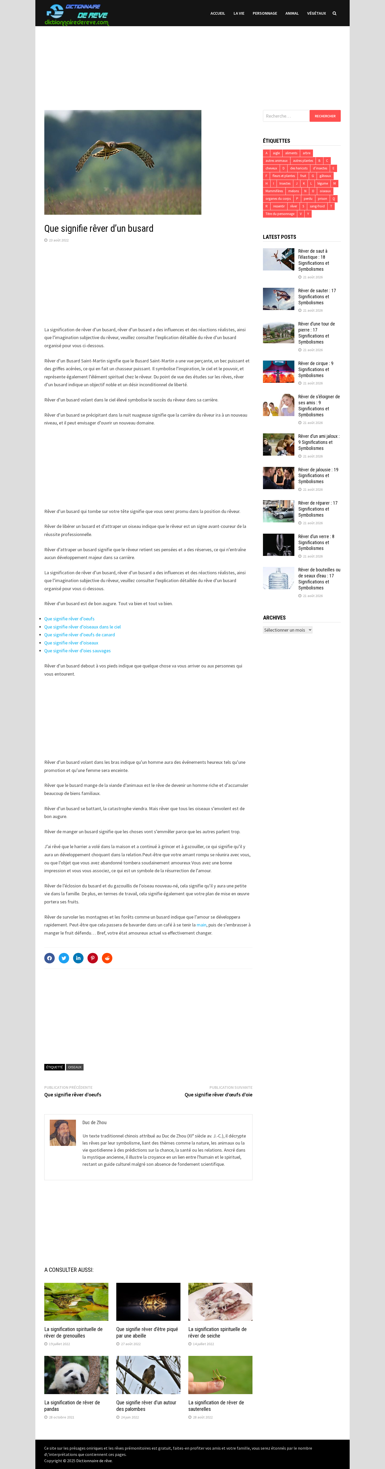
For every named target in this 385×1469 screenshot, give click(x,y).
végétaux (316, 13)
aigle (276, 153)
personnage (265, 13)
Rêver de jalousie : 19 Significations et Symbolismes (318, 475)
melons (293, 191)
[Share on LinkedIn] (78, 958)
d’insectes (320, 168)
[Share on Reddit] (107, 958)
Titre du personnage (280, 214)
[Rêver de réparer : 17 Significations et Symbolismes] (278, 504)
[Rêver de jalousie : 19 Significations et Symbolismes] (278, 470)
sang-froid (317, 206)
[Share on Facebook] (49, 958)
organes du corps (278, 198)
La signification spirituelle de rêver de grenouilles (73, 1332)
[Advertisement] (192, 63)
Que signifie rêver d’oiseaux (71, 643)
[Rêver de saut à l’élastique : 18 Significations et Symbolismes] (278, 252)
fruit (303, 176)
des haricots (298, 168)
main (201, 925)
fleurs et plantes (284, 176)
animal (292, 13)
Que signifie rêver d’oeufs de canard (79, 635)
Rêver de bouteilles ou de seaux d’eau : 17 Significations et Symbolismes (319, 578)
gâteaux (325, 176)
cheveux (271, 168)
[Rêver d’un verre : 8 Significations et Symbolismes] (278, 537)
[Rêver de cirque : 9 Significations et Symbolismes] (278, 364)
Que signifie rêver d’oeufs (69, 619)
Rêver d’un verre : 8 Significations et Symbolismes (316, 542)
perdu (308, 198)
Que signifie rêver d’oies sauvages (77, 651)
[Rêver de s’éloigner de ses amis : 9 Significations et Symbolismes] (278, 397)
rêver (293, 206)
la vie (239, 13)
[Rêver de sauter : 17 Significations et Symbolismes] (278, 291)
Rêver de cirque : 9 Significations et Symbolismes (315, 369)
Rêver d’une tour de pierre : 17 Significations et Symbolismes (316, 333)
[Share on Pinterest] (92, 958)
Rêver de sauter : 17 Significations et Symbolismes (317, 296)
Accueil (218, 13)
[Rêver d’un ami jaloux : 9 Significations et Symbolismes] (278, 437)
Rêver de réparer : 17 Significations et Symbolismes (318, 509)
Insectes (284, 183)
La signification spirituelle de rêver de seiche (217, 1332)
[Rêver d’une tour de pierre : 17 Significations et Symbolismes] (278, 325)
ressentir (279, 206)
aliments (291, 153)
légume (322, 183)
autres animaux (277, 160)
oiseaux (74, 1067)
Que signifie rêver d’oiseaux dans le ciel (82, 627)
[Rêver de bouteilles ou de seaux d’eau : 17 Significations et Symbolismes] (278, 570)
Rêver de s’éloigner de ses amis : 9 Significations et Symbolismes (319, 405)
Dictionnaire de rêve (94, 1460)
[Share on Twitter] (64, 958)
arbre (306, 153)
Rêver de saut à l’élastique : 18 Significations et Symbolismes (313, 260)
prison (322, 198)
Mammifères (274, 191)
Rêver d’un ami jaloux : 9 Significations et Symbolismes (319, 442)
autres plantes (303, 160)
